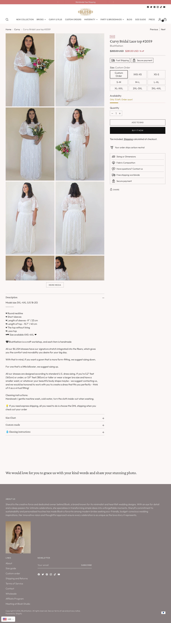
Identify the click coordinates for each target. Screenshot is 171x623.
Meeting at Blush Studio (18, 603)
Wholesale (11, 593)
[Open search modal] (7, 19)
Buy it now (137, 130)
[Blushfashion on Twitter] (151, 7)
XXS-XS (137, 74)
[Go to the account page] (158, 19)
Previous (154, 29)
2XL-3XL (137, 88)
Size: (120, 67)
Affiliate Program (15, 598)
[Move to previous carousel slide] (157, 457)
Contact (10, 588)
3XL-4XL (156, 88)
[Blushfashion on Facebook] (148, 7)
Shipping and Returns (17, 578)
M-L (137, 82)
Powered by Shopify (14, 613)
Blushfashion (116, 45)
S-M (119, 82)
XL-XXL (119, 88)
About (9, 563)
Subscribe (86, 565)
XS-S (156, 74)
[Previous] (58, 2)
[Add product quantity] (112, 113)
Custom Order (119, 74)
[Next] (113, 2)
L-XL (156, 82)
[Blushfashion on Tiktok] (161, 7)
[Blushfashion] (85, 12)
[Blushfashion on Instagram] (158, 7)
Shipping (128, 139)
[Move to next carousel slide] (163, 457)
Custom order (13, 573)
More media (55, 285)
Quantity (114, 107)
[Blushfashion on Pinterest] (154, 7)
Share (116, 189)
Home (8, 29)
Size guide (11, 568)
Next (163, 29)
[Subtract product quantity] (120, 113)
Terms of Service (14, 583)
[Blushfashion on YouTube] (164, 7)
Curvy (17, 29)
